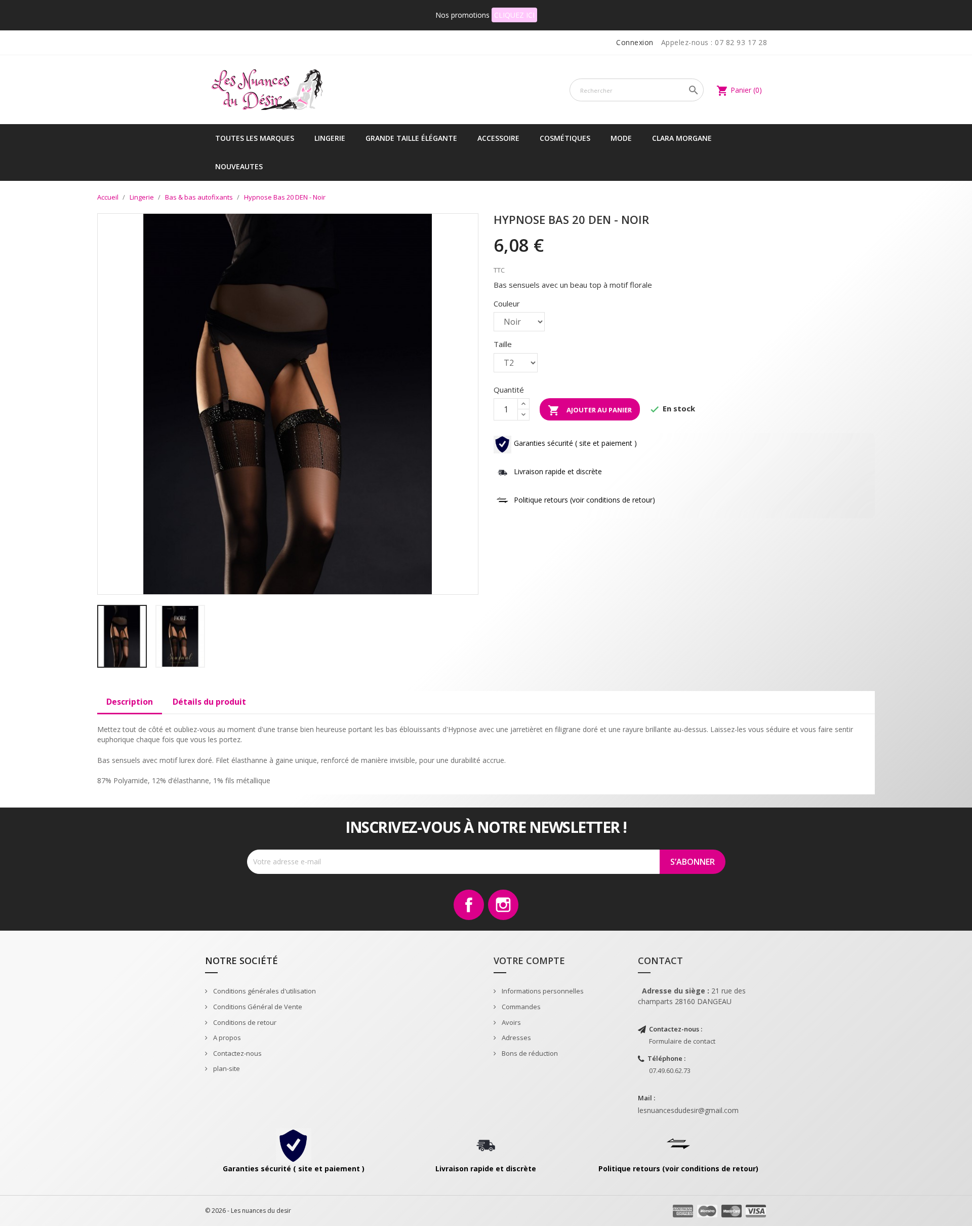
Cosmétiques (565, 138)
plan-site (226, 1068)
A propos (226, 1037)
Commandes (520, 1006)
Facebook (469, 905)
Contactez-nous (237, 1053)
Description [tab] (129, 701)
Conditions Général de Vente (257, 1006)
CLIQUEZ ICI (514, 15)
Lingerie (329, 138)
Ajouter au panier (590, 410)
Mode (621, 138)
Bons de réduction (529, 1053)
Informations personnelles (542, 990)
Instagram (503, 905)
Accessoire (498, 138)
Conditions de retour (244, 1022)
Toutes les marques (254, 138)
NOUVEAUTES (239, 166)
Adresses (515, 1037)
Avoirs (510, 1022)
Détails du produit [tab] (209, 701)
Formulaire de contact (682, 1041)
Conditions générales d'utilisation (264, 990)
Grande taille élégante (411, 138)
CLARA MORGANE (682, 138)
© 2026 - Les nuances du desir (248, 1210)
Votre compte (529, 960)
